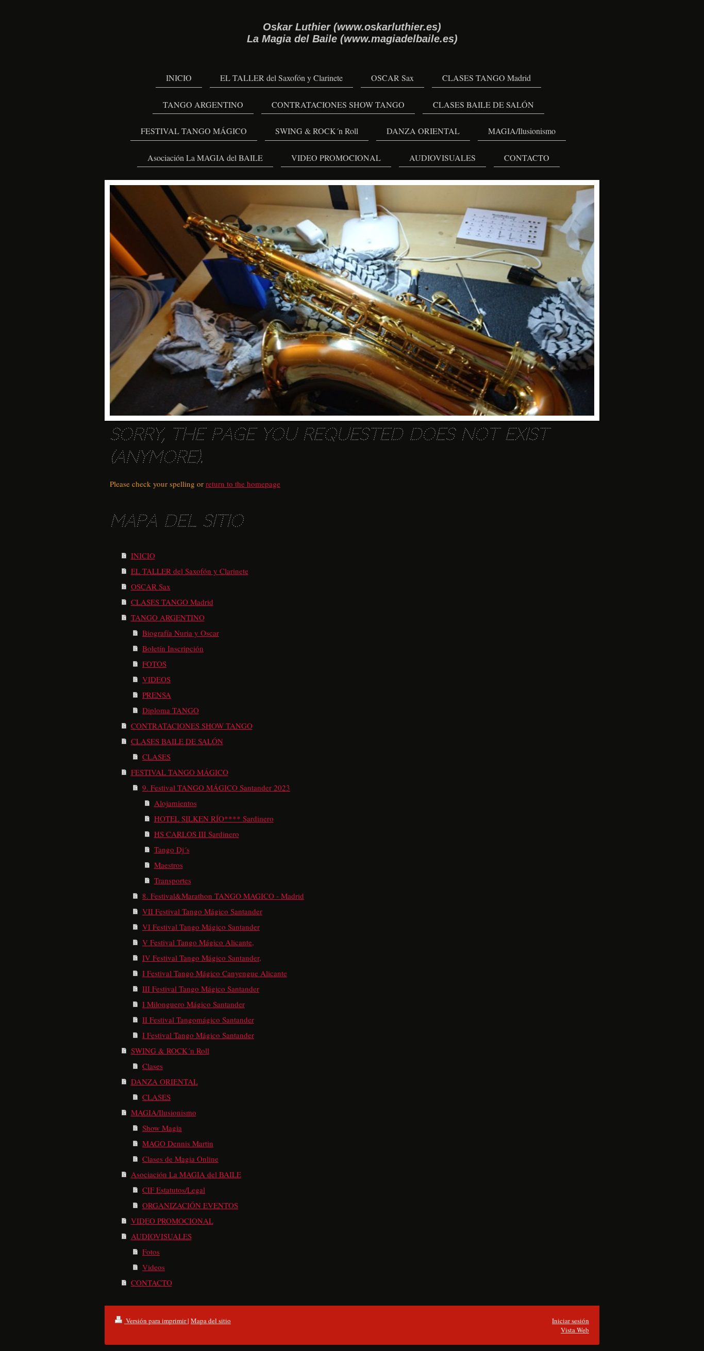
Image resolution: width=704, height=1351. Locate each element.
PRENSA (156, 694)
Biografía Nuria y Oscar (180, 633)
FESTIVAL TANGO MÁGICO (179, 772)
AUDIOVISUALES (161, 1236)
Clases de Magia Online (180, 1159)
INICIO (143, 555)
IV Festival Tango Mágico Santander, (201, 957)
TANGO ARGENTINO (168, 617)
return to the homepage (243, 484)
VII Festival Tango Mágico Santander (202, 911)
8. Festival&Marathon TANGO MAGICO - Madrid (223, 896)
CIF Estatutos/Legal (173, 1189)
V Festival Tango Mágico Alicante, (198, 942)
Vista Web (575, 1329)
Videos (153, 1267)
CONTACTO (151, 1282)
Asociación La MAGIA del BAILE (186, 1174)
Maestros (168, 865)
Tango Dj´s (172, 849)
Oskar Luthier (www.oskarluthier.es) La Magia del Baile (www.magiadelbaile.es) (352, 32)
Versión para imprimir (156, 1320)
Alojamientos (175, 803)
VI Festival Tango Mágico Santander (201, 926)
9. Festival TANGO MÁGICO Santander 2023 (216, 787)
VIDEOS (156, 679)
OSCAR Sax (151, 586)
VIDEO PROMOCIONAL (172, 1220)
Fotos (151, 1251)
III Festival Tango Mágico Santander (200, 988)
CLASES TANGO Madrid (172, 602)
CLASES (156, 756)
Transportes (172, 880)
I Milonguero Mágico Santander (193, 1004)
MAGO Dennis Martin (177, 1143)
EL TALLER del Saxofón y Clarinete (189, 571)
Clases (152, 1066)
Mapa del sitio (211, 1320)
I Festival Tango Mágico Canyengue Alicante (214, 973)
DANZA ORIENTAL (164, 1081)
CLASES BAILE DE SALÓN (177, 741)
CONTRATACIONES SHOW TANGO (192, 725)
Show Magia (162, 1128)
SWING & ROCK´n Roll (170, 1050)
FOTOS (154, 663)
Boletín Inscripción (173, 648)
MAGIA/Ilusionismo (163, 1112)
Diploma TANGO (170, 710)
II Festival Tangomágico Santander (198, 1019)
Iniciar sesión (570, 1320)
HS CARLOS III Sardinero (196, 834)
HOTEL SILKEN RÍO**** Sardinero (214, 818)
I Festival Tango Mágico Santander (198, 1035)
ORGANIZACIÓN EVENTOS (190, 1205)
